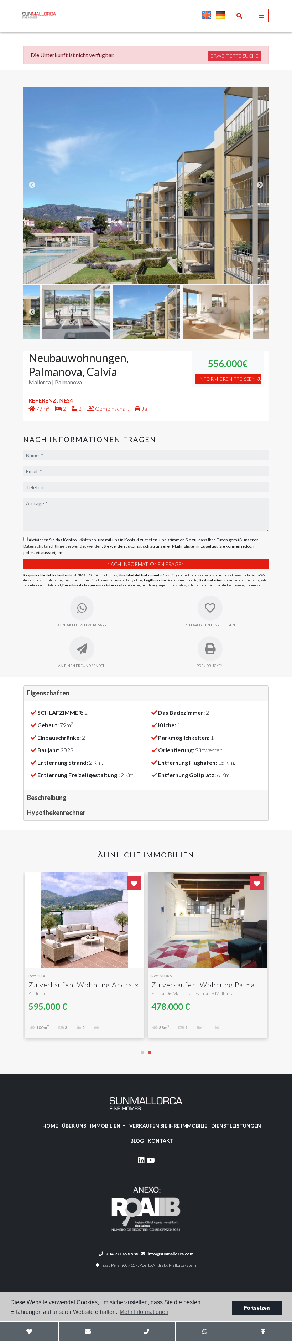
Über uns (74, 1126)
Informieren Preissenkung (229, 379)
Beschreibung (47, 797)
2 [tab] (149, 1052)
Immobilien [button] (105, 1126)
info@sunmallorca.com (170, 1253)
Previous (32, 185)
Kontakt (160, 1141)
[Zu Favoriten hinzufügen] (134, 883)
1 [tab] (142, 1052)
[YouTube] (150, 1161)
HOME (50, 1126)
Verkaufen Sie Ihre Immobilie (168, 1126)
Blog (137, 1141)
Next (260, 185)
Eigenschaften (48, 693)
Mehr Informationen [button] (144, 1312)
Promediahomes (68, 15)
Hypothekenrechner (56, 812)
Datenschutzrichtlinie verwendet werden (62, 546)
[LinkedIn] (141, 1161)
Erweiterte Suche (234, 56)
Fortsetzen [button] (257, 1308)
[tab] (146, 693)
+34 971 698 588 (121, 1253)
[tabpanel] (84, 959)
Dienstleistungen (236, 1126)
